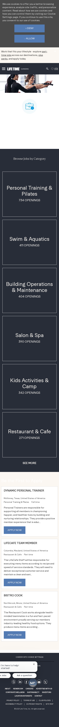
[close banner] (55, 51)
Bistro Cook (13, 595)
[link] (39, 682)
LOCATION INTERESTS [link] (23, 696)
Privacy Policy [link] (13, 700)
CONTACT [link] (38, 696)
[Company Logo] (17, 68)
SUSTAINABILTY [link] (33, 692)
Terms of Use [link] (29, 700)
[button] (29, 463)
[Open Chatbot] (33, 683)
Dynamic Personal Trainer (24, 490)
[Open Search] (47, 69)
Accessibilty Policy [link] (13, 704)
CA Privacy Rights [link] (34, 704)
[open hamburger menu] (3, 68)
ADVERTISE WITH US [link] (44, 689)
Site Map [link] (49, 704)
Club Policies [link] (45, 700)
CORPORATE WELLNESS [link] (15, 692)
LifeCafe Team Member (20, 543)
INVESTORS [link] (46, 692)
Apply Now (15, 530)
